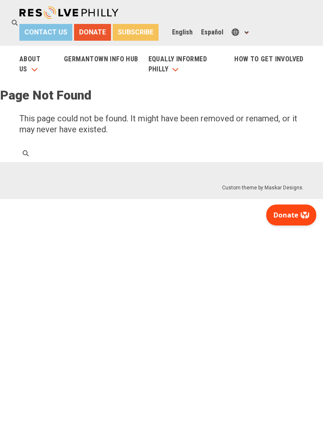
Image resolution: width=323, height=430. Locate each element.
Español (212, 32)
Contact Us (45, 32)
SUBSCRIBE (136, 32)
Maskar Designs (283, 188)
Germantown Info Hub (101, 59)
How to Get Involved (269, 59)
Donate (92, 32)
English (182, 32)
